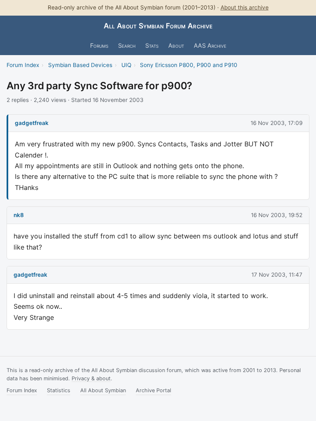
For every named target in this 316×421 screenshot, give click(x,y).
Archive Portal (153, 390)
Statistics (58, 390)
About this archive (245, 7)
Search (126, 45)
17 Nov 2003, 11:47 (276, 274)
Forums (99, 45)
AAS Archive (210, 45)
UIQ (126, 65)
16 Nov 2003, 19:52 (276, 215)
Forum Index (23, 65)
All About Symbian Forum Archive (158, 25)
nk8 (19, 215)
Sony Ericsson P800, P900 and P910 (188, 65)
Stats (151, 45)
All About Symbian (103, 390)
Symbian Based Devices (80, 65)
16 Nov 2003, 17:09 (276, 123)
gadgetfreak (32, 123)
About (176, 45)
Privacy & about (91, 378)
